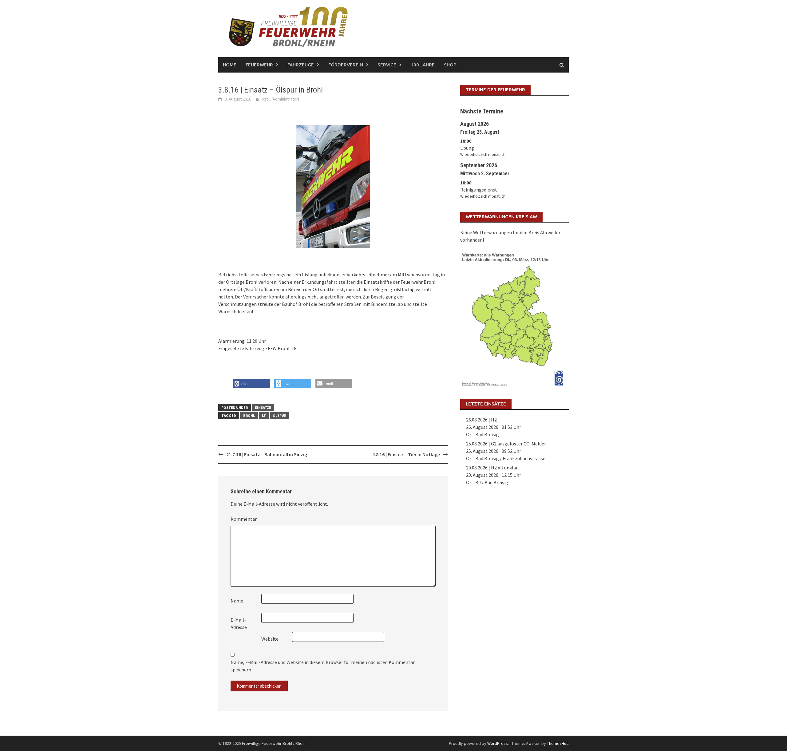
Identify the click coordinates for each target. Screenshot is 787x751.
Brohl (249, 415)
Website (270, 639)
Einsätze (263, 407)
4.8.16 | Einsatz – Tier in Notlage (406, 454)
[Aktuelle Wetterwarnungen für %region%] (514, 318)
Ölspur (279, 415)
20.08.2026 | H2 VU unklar (492, 467)
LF (264, 415)
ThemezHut (557, 743)
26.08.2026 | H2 (481, 420)
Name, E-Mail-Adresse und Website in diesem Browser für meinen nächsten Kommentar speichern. (323, 666)
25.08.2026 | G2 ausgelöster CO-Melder (506, 444)
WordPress (497, 743)
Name (237, 601)
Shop (450, 64)
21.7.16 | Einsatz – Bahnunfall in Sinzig (266, 454)
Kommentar (244, 519)
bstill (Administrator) (280, 99)
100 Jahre (423, 64)
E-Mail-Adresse (239, 623)
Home (229, 64)
